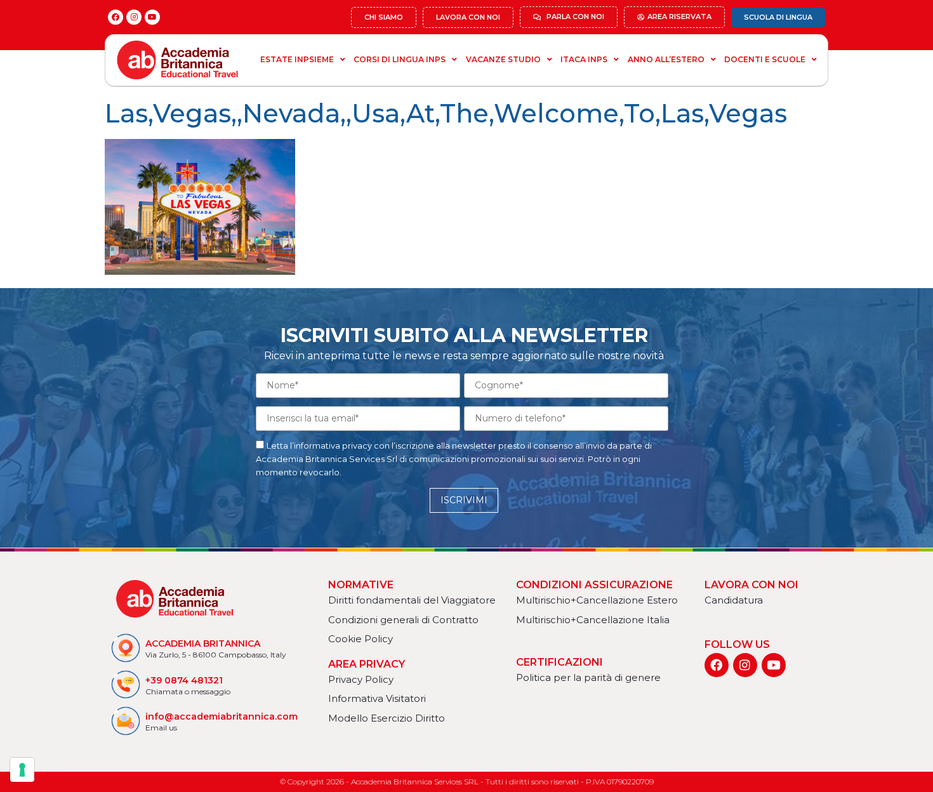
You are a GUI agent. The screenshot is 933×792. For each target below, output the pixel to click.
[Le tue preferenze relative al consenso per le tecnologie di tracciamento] (22, 770)
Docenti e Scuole (764, 59)
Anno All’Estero (666, 59)
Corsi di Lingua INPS (400, 59)
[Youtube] (152, 17)
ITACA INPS (583, 59)
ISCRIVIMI (463, 500)
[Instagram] (134, 17)
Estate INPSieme (297, 59)
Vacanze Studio (503, 59)
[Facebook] (115, 17)
